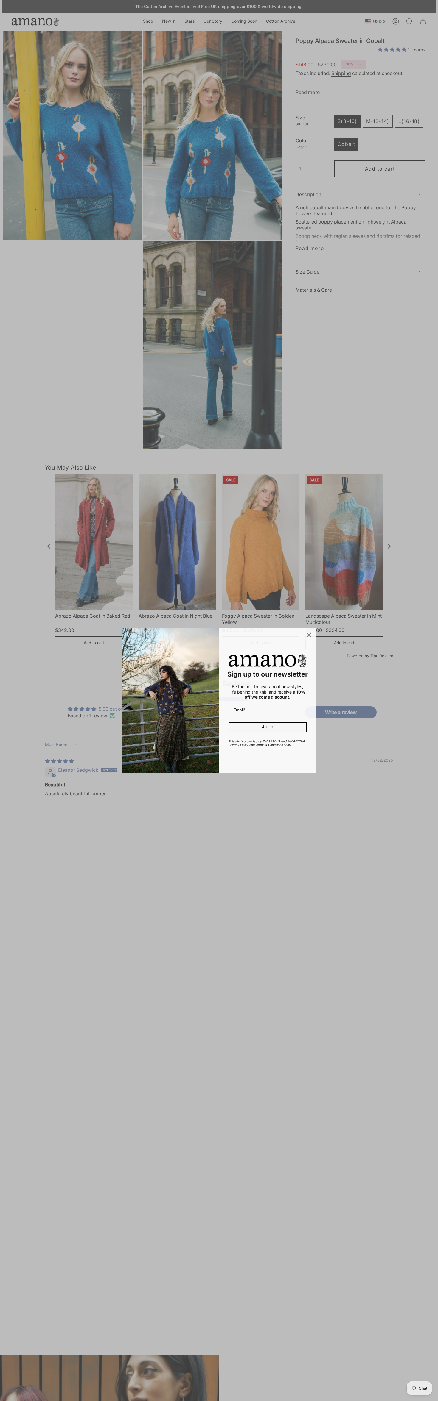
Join (268, 727)
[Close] (309, 635)
